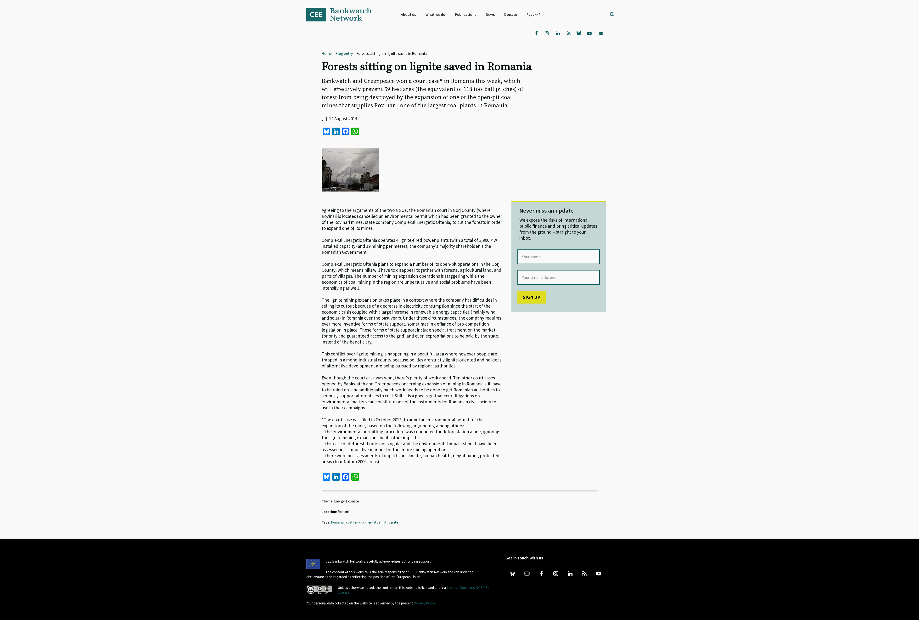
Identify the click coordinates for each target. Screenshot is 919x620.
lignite (393, 522)
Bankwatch (342, 14)
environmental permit (370, 522)
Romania (337, 522)
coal (349, 522)
